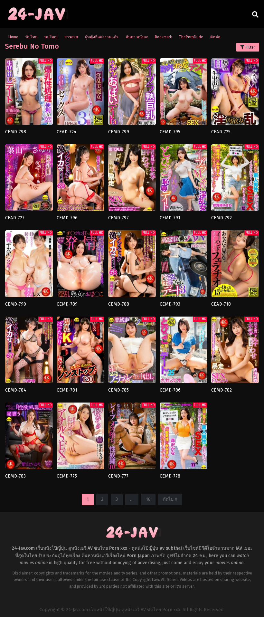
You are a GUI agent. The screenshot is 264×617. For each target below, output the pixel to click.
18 (148, 499)
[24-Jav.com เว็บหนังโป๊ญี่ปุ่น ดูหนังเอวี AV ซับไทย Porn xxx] (36, 20)
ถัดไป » (170, 499)
